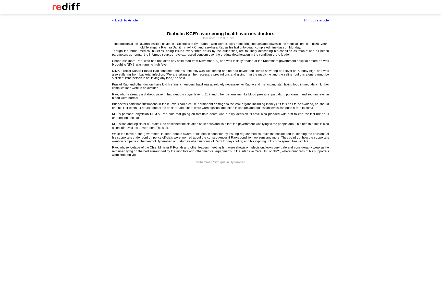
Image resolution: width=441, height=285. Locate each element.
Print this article (316, 20)
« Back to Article (125, 20)
